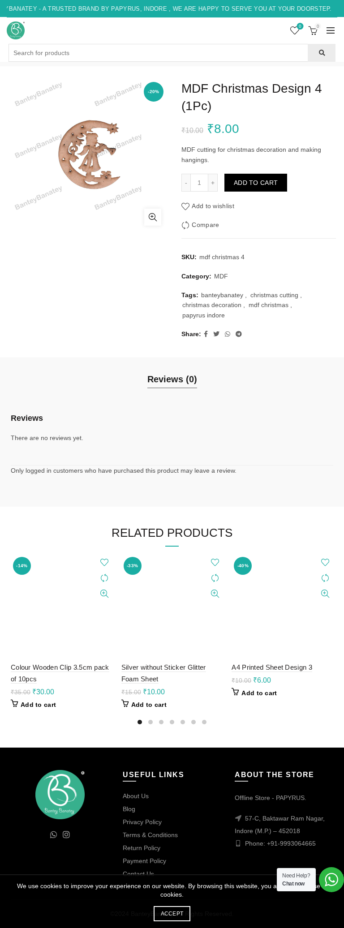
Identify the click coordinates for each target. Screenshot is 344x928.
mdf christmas (268, 304)
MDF (221, 276)
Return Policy (141, 847)
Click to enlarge (152, 217)
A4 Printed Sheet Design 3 (272, 667)
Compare (205, 224)
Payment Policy (144, 860)
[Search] (321, 53)
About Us (136, 796)
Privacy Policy (142, 821)
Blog (129, 809)
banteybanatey (222, 295)
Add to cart (256, 182)
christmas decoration (211, 304)
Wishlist (300, 26)
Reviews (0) (172, 379)
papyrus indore (203, 315)
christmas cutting (274, 295)
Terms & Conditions (150, 834)
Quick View (104, 594)
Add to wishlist (213, 206)
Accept (172, 914)
